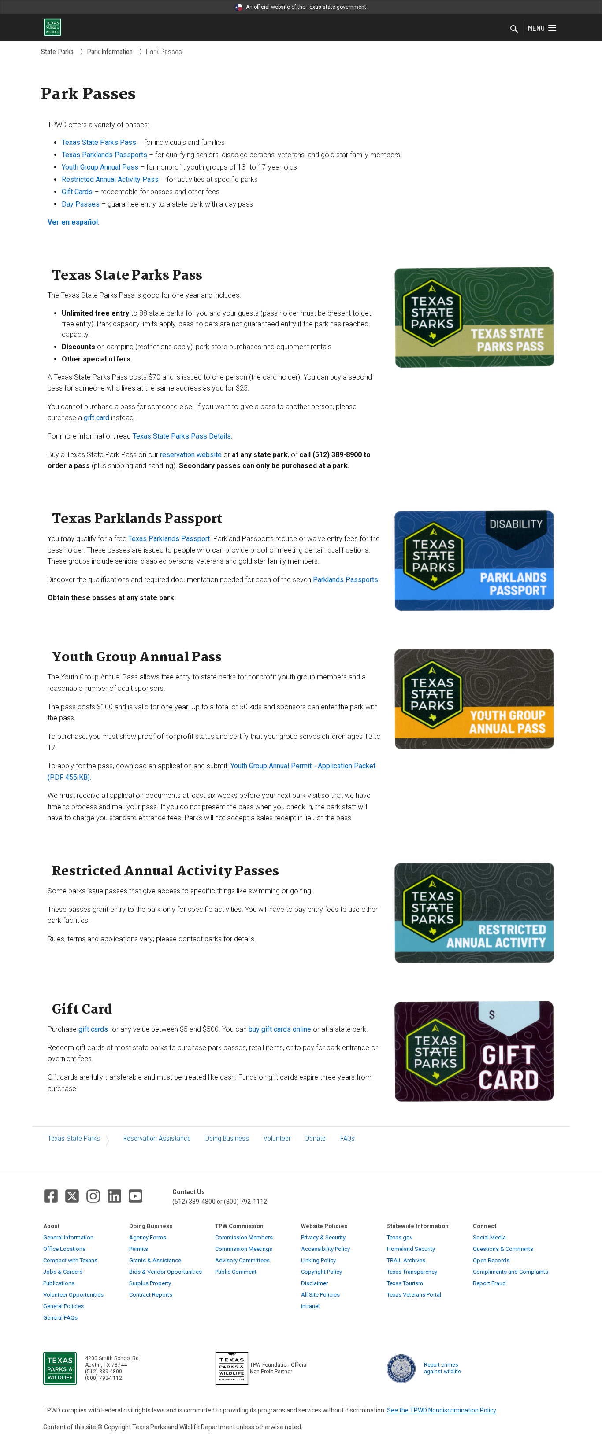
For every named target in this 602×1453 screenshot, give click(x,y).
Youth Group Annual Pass (100, 167)
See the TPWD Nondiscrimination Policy (441, 1410)
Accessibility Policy (325, 1249)
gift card (96, 417)
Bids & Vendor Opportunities (165, 1272)
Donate (315, 1138)
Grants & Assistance (155, 1260)
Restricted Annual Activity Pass (110, 179)
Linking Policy (318, 1260)
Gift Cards (77, 192)
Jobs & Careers (62, 1272)
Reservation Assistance (157, 1138)
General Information (68, 1237)
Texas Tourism (405, 1283)
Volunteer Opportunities (73, 1294)
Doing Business (227, 1138)
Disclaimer (314, 1283)
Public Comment (235, 1272)
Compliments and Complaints (510, 1272)
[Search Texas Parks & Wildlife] (514, 29)
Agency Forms (147, 1237)
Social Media (489, 1237)
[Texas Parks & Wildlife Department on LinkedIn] (114, 1196)
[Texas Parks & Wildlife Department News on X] (72, 1196)
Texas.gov (399, 1237)
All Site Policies (320, 1294)
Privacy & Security (323, 1237)
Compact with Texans (70, 1260)
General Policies (63, 1306)
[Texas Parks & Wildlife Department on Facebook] (51, 1196)
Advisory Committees (242, 1260)
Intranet (310, 1306)
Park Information (110, 52)
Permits (138, 1249)
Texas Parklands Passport (169, 539)
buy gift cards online (280, 1029)
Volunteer (277, 1138)
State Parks (57, 52)
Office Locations (64, 1249)
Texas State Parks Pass (99, 142)
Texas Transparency (412, 1272)
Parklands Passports (345, 579)
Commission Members (244, 1237)
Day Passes (81, 204)
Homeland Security (411, 1249)
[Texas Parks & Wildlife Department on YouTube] (135, 1196)
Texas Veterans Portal (414, 1294)
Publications (58, 1283)
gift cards (93, 1029)
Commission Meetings (243, 1249)
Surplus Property (150, 1283)
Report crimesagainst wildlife (442, 1368)
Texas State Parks (74, 1138)
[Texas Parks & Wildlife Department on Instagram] (93, 1196)
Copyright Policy (321, 1272)
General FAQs (60, 1317)
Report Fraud (489, 1283)
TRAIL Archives (406, 1260)
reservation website (191, 454)
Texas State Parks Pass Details (182, 436)
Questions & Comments (503, 1249)
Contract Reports (150, 1294)
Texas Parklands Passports (104, 155)
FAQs (347, 1138)
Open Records (491, 1260)
